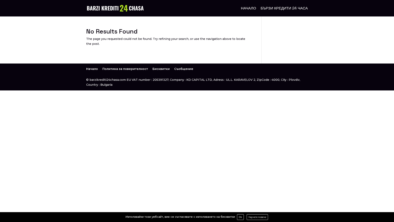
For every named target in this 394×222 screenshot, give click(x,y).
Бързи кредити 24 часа (284, 8)
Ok (240, 217)
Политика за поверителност (125, 69)
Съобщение (183, 69)
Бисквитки (161, 69)
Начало (248, 8)
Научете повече (257, 217)
